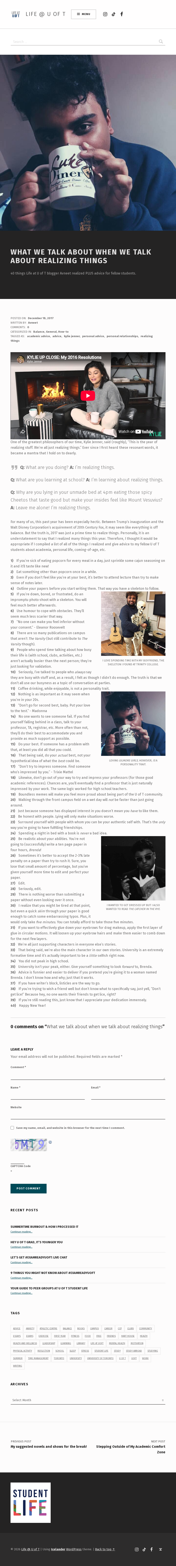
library (81, 1343)
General (51, 331)
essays (17, 1336)
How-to (63, 331)
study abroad (134, 1350)
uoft (134, 1358)
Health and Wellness (25, 1343)
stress (85, 1350)
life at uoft (97, 1343)
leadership (48, 1343)
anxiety (30, 1328)
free (99, 1336)
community (145, 1328)
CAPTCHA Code (21, 1166)
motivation (137, 1343)
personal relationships (122, 336)
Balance (38, 331)
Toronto (59, 1358)
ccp (120, 1328)
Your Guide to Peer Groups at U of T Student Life (49, 1288)
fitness (75, 1336)
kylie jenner (72, 336)
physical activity (22, 1350)
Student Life (101, 1350)
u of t (122, 1358)
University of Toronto (100, 1358)
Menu (86, 14)
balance (67, 1328)
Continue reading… (21, 1231)
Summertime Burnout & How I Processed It (44, 1227)
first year (60, 1336)
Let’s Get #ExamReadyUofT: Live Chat (39, 1257)
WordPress (74, 1549)
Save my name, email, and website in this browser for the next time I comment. (70, 1127)
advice (56, 336)
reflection (44, 1350)
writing (17, 1365)
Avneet (33, 322)
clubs (130, 1328)
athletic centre (48, 1328)
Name (15, 1087)
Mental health (117, 1343)
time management (38, 1358)
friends (111, 1336)
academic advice (38, 336)
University (76, 1358)
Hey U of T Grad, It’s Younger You (37, 1242)
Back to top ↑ (105, 1549)
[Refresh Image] (50, 1141)
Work (145, 1358)
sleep (73, 1350)
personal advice (93, 336)
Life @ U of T (45, 14)
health (143, 1336)
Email (95, 1087)
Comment (18, 1067)
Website (16, 1107)
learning (66, 1343)
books (81, 1328)
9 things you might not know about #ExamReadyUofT (53, 1273)
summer (18, 1358)
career (108, 1328)
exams (29, 1336)
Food (88, 1336)
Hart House (128, 1336)
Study (117, 1350)
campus (94, 1328)
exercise (44, 1336)
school (59, 1350)
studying (152, 1350)
